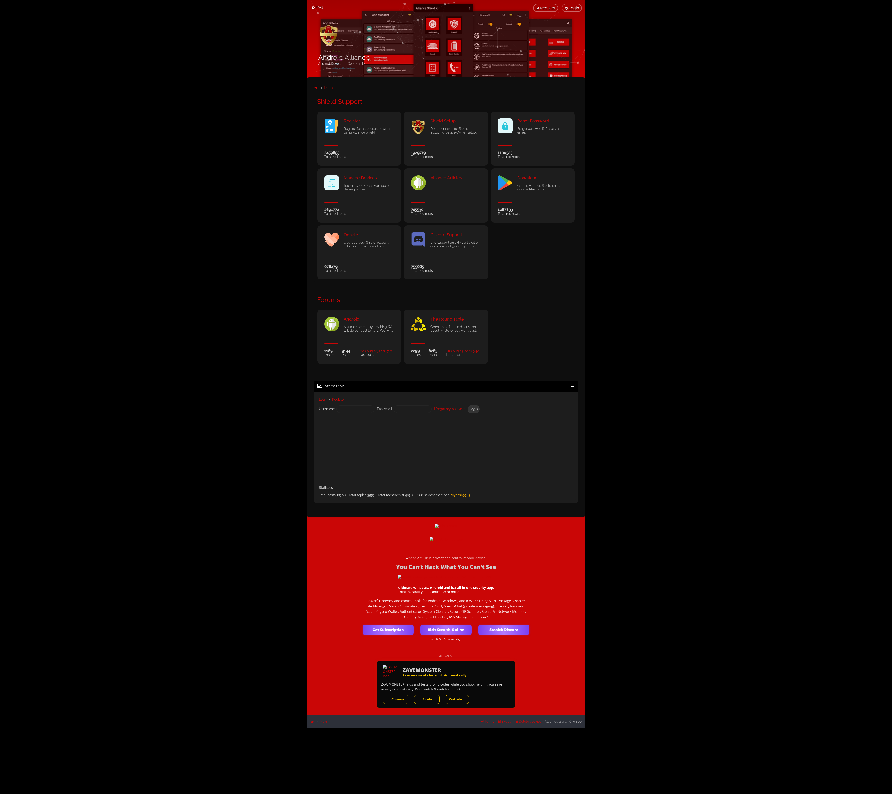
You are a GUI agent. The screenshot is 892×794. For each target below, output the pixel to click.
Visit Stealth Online (446, 629)
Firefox (428, 699)
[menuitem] (317, 7)
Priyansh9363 (460, 495)
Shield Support (339, 101)
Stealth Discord (503, 629)
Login (323, 399)
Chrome (397, 699)
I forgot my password (450, 409)
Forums (328, 300)
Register (338, 399)
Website (455, 699)
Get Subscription (388, 629)
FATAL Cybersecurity (448, 639)
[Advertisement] (446, 449)
